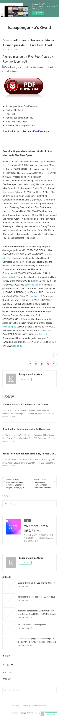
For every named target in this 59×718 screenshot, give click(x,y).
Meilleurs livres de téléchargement (32, 624)
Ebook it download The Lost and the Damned (25, 404)
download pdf (8, 277)
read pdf (17, 345)
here (46, 265)
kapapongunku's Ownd (29, 27)
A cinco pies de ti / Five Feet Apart (31, 131)
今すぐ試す (38, 13)
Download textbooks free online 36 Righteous (26, 429)
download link (31, 284)
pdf (42, 307)
